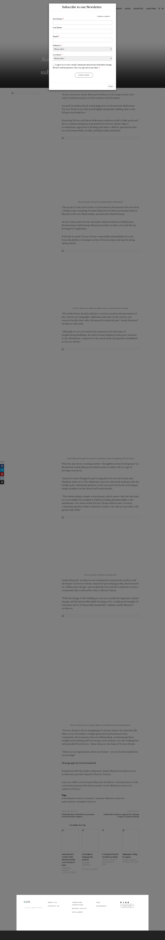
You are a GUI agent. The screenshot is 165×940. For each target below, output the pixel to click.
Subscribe (84, 75)
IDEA (98, 902)
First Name (58, 19)
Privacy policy (79, 908)
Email (56, 36)
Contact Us (53, 906)
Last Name (57, 27)
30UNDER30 (101, 906)
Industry (57, 45)
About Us (52, 902)
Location (57, 54)
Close (110, 86)
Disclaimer (77, 912)
